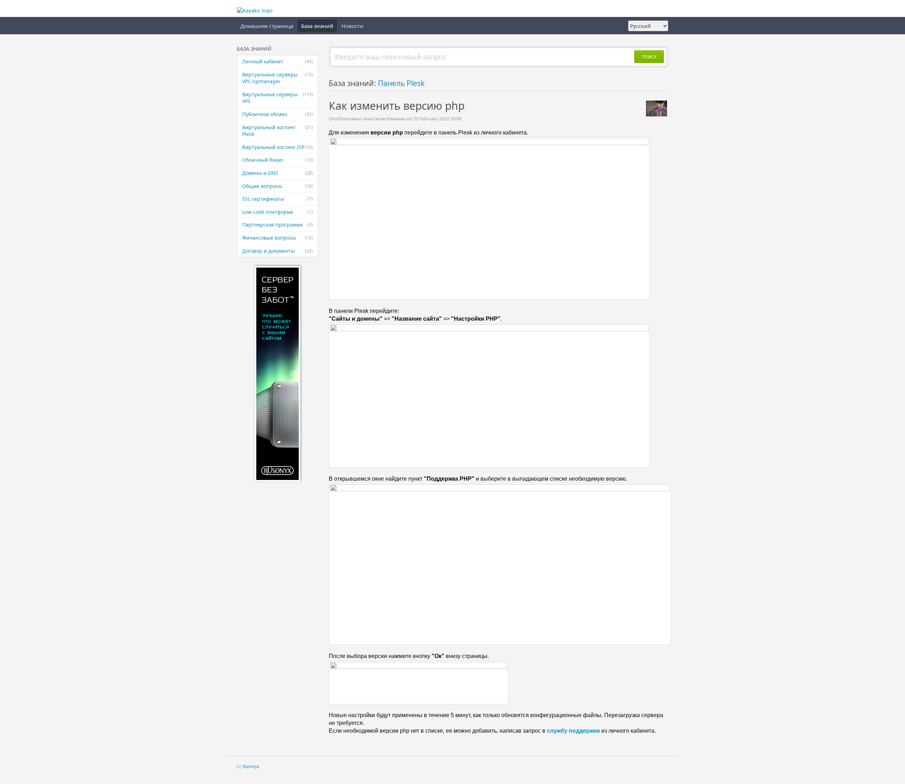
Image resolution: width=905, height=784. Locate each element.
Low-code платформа (277, 211)
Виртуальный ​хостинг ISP (277, 147)
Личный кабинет (277, 61)
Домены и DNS (277, 173)
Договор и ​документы (277, 250)
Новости (352, 25)
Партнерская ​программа (277, 224)
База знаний (317, 25)
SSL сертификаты (277, 198)
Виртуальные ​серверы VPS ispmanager (277, 78)
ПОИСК (649, 57)
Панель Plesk (401, 83)
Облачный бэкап (277, 159)
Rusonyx (251, 766)
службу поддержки (573, 731)
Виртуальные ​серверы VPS (277, 98)
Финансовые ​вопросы (277, 237)
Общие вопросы (277, 186)
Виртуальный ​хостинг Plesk (277, 131)
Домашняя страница (266, 25)
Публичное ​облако (277, 114)
